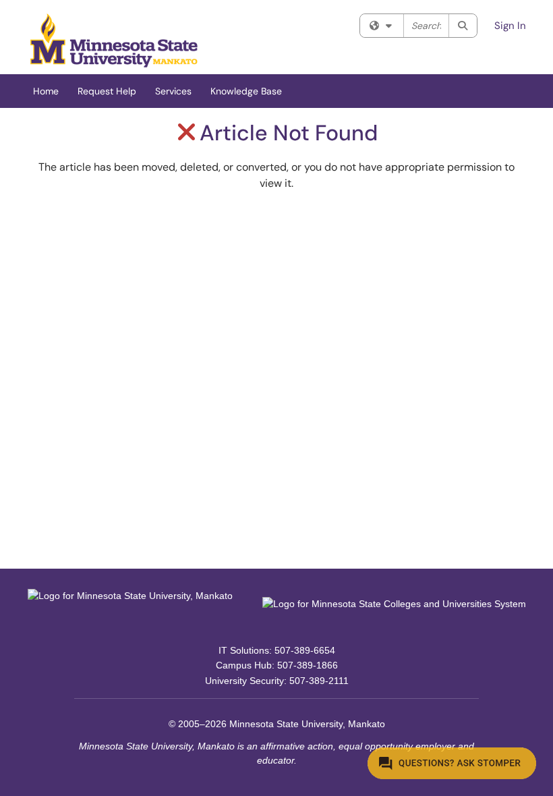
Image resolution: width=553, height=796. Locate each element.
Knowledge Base (246, 91)
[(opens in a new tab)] (114, 40)
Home (46, 91)
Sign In (510, 25)
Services (173, 91)
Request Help (107, 91)
